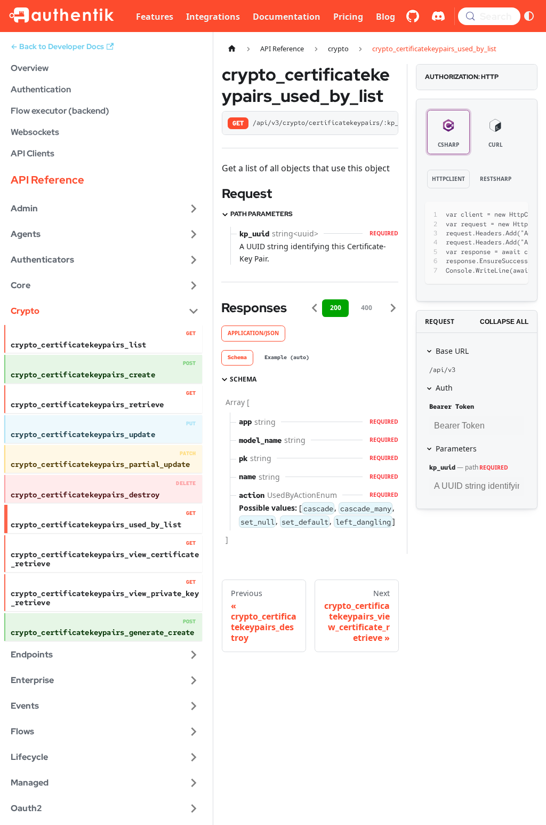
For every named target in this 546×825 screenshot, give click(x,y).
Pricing (348, 16)
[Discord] (438, 16)
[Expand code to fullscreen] (515, 215)
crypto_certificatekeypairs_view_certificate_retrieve (105, 559)
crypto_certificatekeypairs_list (78, 345)
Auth (444, 388)
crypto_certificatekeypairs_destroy (85, 494)
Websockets (35, 132)
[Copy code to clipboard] (496, 215)
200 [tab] (335, 307)
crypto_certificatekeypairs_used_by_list (96, 524)
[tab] (237, 358)
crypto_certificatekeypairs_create (83, 374)
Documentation (286, 16)
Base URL (452, 351)
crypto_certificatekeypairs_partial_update (100, 464)
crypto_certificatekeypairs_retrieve (87, 404)
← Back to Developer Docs (57, 46)
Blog (385, 16)
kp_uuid (442, 467)
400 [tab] (366, 307)
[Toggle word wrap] (477, 215)
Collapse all (504, 322)
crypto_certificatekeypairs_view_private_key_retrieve (105, 598)
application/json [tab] (253, 333)
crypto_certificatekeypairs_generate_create (103, 632)
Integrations (213, 16)
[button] (104, 208)
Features (154, 16)
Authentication (41, 89)
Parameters (456, 448)
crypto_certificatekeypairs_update (83, 434)
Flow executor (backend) (60, 110)
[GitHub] (412, 16)
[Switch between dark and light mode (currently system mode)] (528, 16)
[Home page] (232, 49)
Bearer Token (451, 406)
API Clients (32, 153)
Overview (30, 68)
